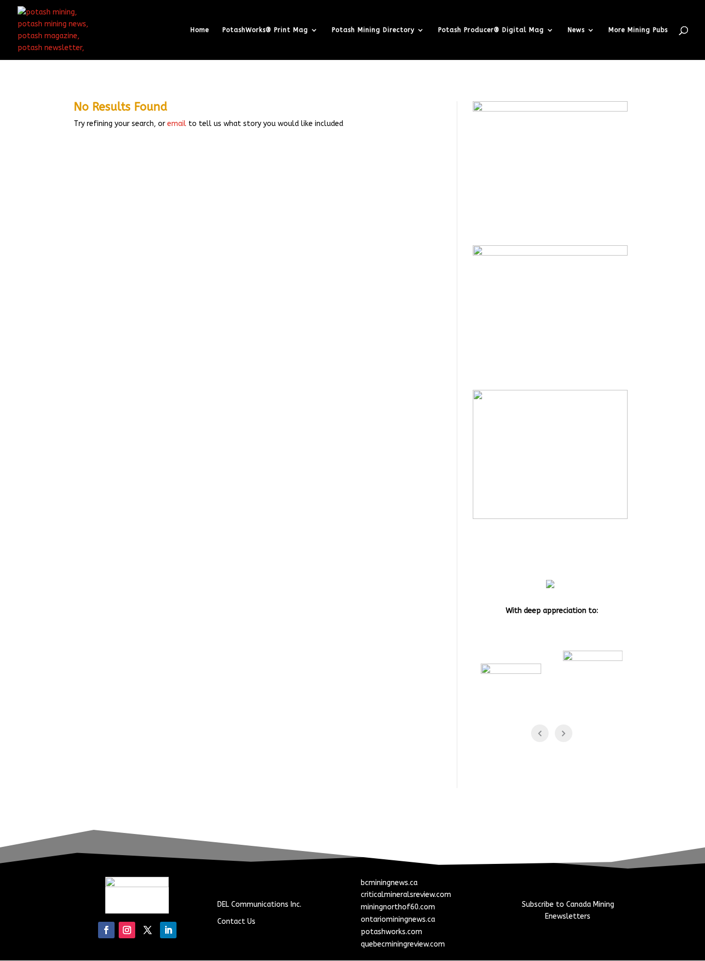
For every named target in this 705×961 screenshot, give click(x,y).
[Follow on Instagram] (127, 930)
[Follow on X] (147, 930)
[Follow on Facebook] (106, 930)
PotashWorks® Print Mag (265, 30)
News (576, 30)
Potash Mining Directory (373, 30)
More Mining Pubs (638, 30)
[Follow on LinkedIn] (168, 930)
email (176, 123)
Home (199, 30)
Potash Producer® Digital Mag (491, 30)
